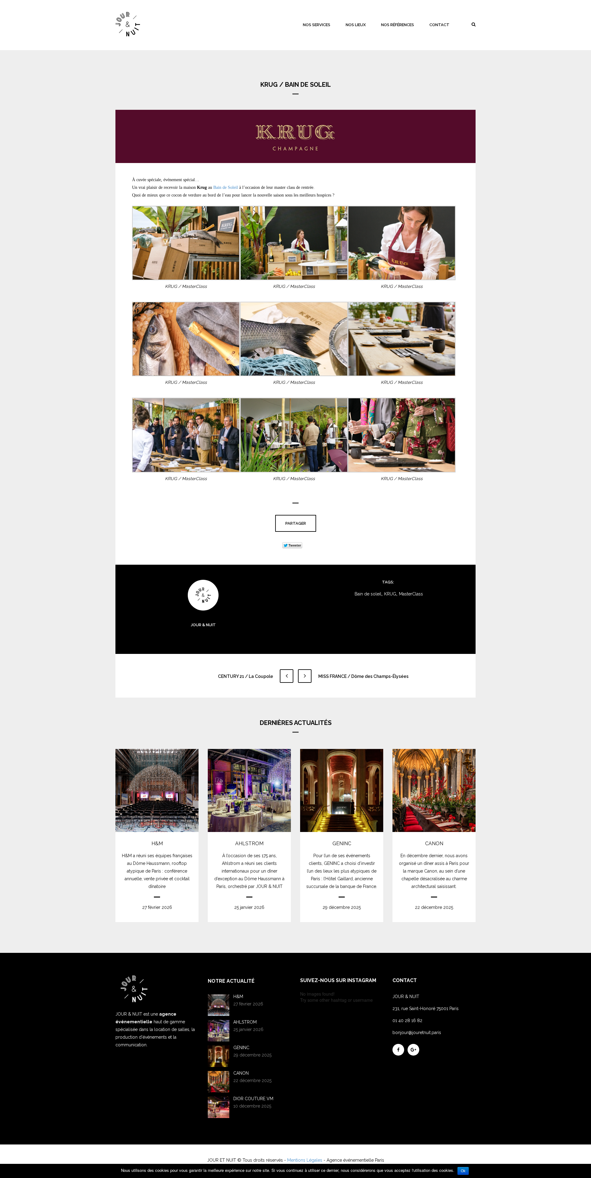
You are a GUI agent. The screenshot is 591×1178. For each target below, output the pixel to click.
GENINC (341, 843)
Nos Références (397, 24)
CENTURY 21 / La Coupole (246, 676)
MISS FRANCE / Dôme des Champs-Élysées (362, 676)
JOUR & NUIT (203, 625)
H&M (157, 843)
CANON (434, 843)
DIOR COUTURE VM (253, 1098)
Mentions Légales (304, 1160)
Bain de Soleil (225, 187)
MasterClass (411, 593)
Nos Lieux (356, 24)
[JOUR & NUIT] (127, 24)
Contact (439, 24)
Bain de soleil (368, 593)
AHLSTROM (249, 843)
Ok (463, 1171)
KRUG (390, 593)
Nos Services (316, 24)
